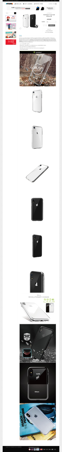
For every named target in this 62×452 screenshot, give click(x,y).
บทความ (52, 0)
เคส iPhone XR (49, 13)
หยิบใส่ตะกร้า (51, 25)
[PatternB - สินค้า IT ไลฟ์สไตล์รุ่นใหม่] (9, 4)
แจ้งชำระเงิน (48, 0)
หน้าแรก (40, 0)
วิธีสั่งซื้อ (44, 0)
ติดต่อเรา (55, 0)
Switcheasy (51, 32)
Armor (49, 32)
